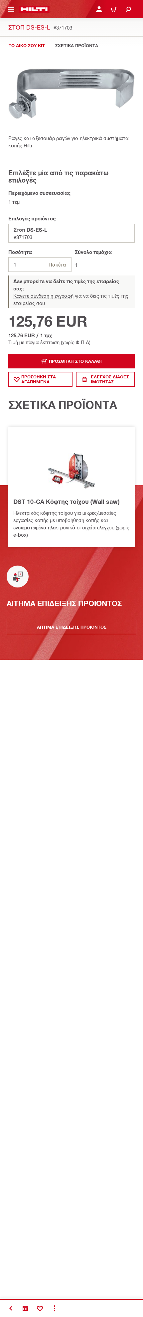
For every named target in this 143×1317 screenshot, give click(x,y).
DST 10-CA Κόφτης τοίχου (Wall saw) (66, 501)
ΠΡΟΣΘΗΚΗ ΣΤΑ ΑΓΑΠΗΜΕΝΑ (38, 379)
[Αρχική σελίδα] (34, 9)
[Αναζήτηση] (128, 9)
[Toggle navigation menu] (11, 9)
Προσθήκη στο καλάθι (75, 361)
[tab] (26, 46)
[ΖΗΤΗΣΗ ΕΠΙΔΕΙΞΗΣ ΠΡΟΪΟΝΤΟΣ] (25, 1308)
